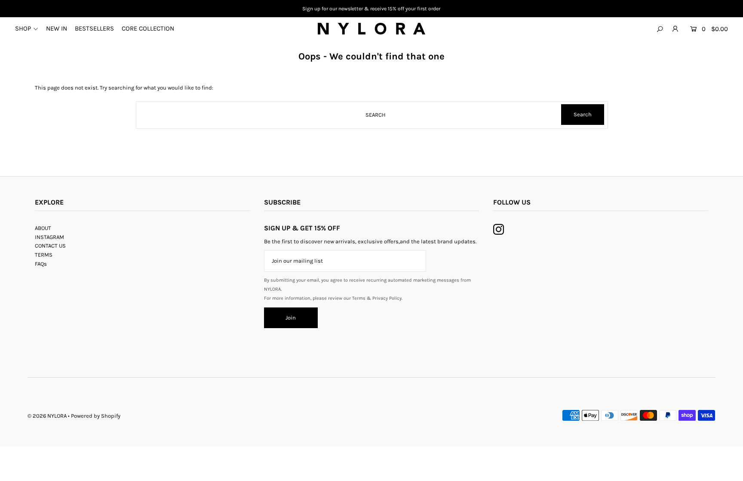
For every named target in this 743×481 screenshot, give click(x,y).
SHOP (23, 28)
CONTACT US (50, 245)
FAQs (41, 264)
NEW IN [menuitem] (56, 28)
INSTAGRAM (49, 237)
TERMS (43, 254)
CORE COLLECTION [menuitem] (148, 28)
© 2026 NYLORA (47, 416)
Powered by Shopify (95, 416)
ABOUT (43, 228)
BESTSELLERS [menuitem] (94, 28)
